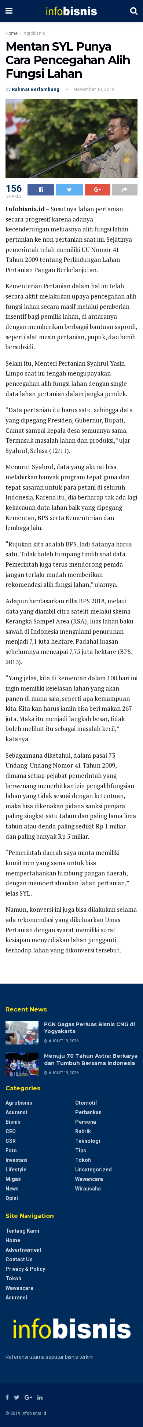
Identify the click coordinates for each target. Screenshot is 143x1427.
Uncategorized (93, 1169)
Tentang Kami (22, 1231)
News (12, 1189)
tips (80, 1150)
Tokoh (83, 1160)
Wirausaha (88, 1189)
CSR (11, 1141)
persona (85, 1122)
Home (12, 33)
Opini (12, 1198)
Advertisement (23, 1250)
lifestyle (16, 1169)
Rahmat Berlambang (35, 89)
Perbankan (88, 1112)
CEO (11, 1131)
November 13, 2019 (94, 89)
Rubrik (83, 1131)
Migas (13, 1179)
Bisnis (13, 1122)
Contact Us (19, 1259)
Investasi (16, 1160)
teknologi (87, 1141)
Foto (11, 1150)
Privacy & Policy (25, 1269)
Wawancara (89, 1179)
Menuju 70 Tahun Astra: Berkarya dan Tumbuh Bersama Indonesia (91, 1059)
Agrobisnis (34, 33)
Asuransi (16, 1112)
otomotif (86, 1103)
